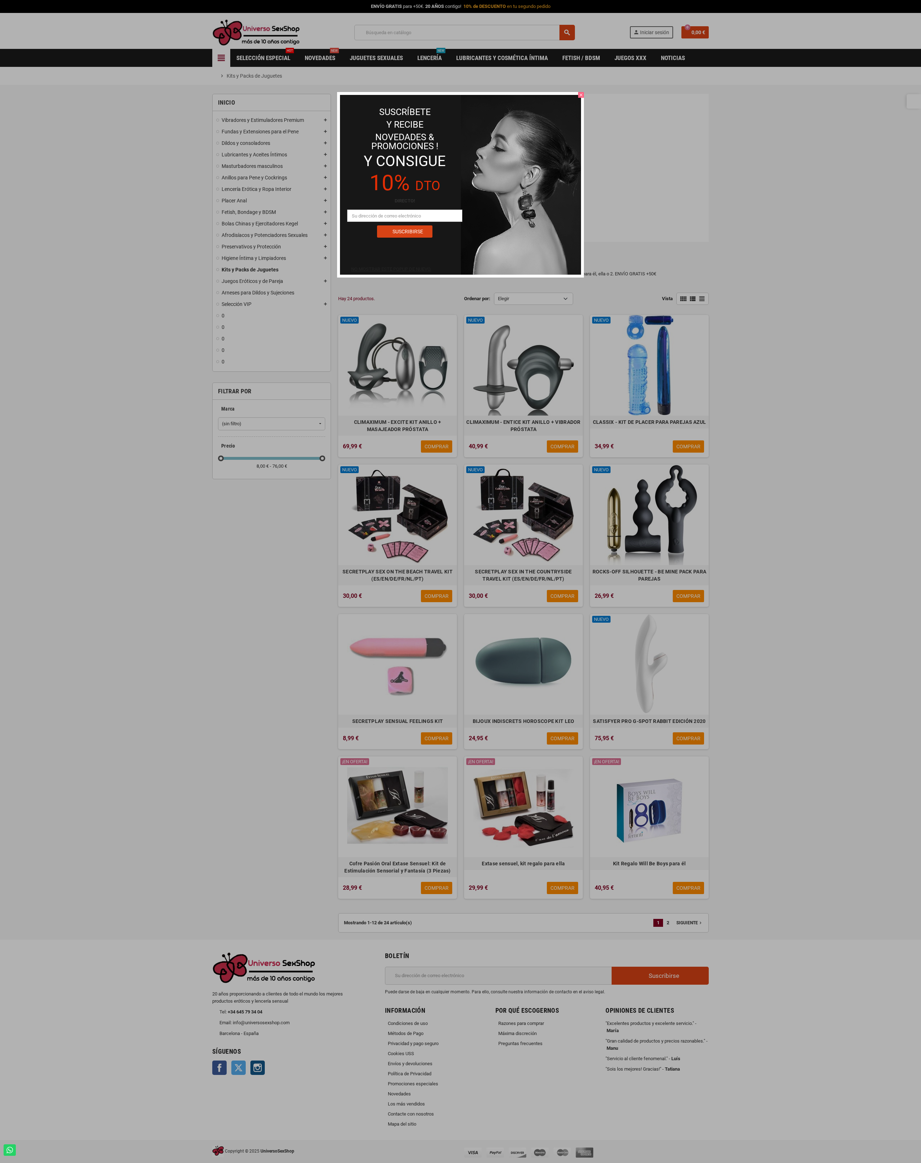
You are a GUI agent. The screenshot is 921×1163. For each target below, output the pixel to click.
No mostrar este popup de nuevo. (391, 269)
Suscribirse (407, 231)
